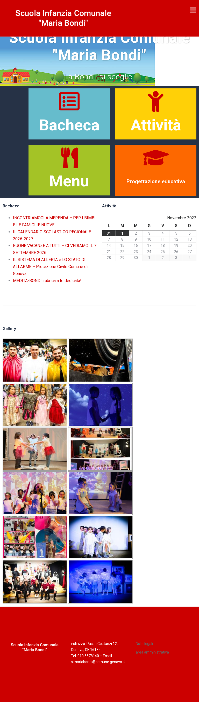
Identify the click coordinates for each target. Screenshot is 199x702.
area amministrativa (152, 652)
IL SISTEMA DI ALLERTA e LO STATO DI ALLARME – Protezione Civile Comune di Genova (50, 266)
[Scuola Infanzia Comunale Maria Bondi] (63, 17)
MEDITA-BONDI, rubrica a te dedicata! (47, 280)
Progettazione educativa (155, 181)
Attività (156, 125)
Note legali (144, 644)
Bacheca (69, 125)
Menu (69, 181)
